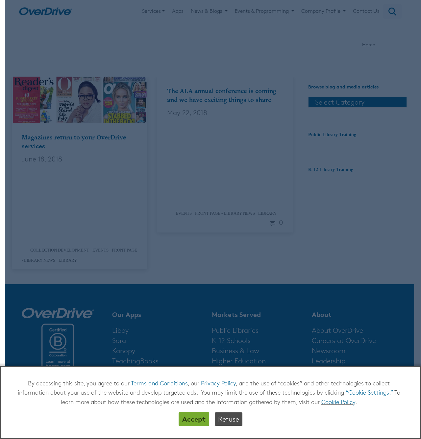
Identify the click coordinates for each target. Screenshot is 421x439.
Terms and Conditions (159, 383)
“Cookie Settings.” (369, 392)
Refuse (228, 419)
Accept (194, 419)
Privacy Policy (218, 383)
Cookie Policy (338, 401)
